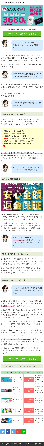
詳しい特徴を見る (29, 379)
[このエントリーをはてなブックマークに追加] (13, 431)
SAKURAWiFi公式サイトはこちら (22, 34)
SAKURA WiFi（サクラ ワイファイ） (14, 2)
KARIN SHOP (17, 444)
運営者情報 (38, 444)
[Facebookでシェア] (8, 431)
